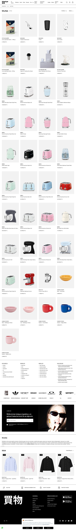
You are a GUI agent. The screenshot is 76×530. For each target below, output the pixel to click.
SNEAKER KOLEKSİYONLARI (8, 376)
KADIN (4, 365)
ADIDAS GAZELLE (43, 372)
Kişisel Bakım (35, 2)
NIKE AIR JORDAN (43, 376)
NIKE (22, 367)
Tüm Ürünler (69, 450)
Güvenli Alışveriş (51, 498)
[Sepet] (72, 2)
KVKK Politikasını (20, 424)
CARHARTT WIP (24, 373)
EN (6, 520)
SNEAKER (5, 368)
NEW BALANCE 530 (43, 368)
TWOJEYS (23, 378)
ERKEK (4, 367)
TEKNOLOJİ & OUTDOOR (7, 372)
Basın (34, 502)
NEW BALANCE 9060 (44, 370)
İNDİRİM (4, 375)
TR (4, 520)
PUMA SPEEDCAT (43, 373)
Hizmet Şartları (36, 507)
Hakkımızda (35, 498)
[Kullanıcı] (69, 2)
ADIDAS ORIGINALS (25, 368)
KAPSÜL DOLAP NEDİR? (62, 382)
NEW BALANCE (24, 370)
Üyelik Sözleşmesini (12, 424)
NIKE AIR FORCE (43, 375)
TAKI (4, 373)
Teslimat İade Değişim (52, 504)
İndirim (52, 2)
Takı (31, 2)
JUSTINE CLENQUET (25, 375)
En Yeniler (12, 2)
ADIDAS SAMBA (43, 367)
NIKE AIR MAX (42, 365)
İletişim (34, 504)
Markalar (17, 2)
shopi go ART (56, 2)
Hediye (49, 2)
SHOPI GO (23, 365)
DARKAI (22, 376)
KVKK (48, 502)
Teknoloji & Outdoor (42, 2)
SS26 (61, 2)
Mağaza (34, 500)
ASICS (22, 372)
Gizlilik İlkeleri (50, 500)
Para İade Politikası (37, 509)
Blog (33, 511)
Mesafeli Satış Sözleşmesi (38, 505)
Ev (33, 2)
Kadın (21, 2)
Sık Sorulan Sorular (51, 505)
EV (3, 370)
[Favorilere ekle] (17, 15)
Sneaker (27, 2)
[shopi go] (5, 2)
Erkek (24, 2)
